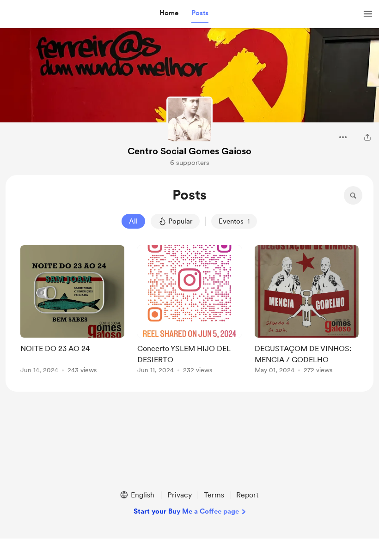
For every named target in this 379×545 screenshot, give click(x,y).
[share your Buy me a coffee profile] (367, 137)
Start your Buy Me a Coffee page (186, 511)
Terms (214, 494)
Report (247, 494)
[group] (72, 311)
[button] (169, 13)
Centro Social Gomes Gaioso (189, 151)
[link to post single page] (72, 311)
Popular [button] (180, 221)
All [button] (133, 221)
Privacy (179, 494)
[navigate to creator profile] (189, 120)
